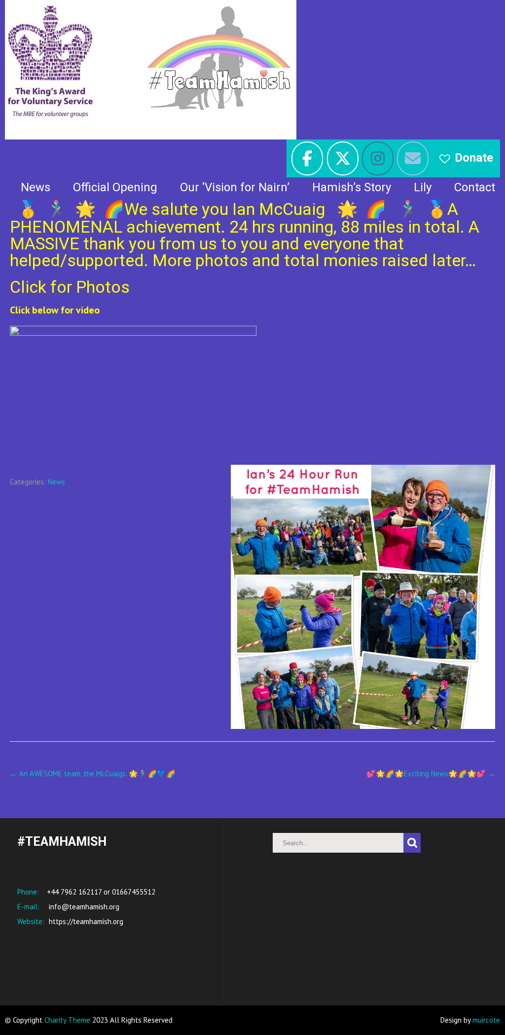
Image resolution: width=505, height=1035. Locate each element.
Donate (474, 158)
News (35, 187)
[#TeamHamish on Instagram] (378, 158)
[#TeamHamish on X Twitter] (343, 158)
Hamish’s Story (351, 187)
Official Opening (115, 187)
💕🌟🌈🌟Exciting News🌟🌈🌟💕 (430, 773)
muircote (486, 1020)
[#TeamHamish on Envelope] (413, 158)
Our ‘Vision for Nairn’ (234, 187)
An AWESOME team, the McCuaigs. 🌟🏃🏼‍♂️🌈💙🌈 (93, 773)
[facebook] (307, 158)
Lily (423, 187)
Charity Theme (67, 1020)
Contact (474, 187)
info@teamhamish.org (83, 906)
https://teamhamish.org (85, 921)
